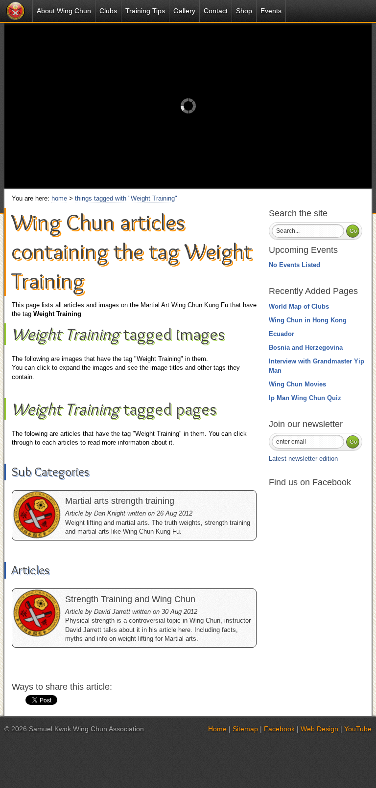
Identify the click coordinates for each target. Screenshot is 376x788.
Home (217, 729)
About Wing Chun (64, 11)
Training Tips (145, 11)
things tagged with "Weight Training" (126, 198)
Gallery (184, 11)
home (59, 198)
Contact (216, 11)
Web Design (319, 729)
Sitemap (245, 729)
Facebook (279, 729)
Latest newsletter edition (303, 458)
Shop (244, 11)
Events (271, 11)
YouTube (358, 729)
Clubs (108, 11)
